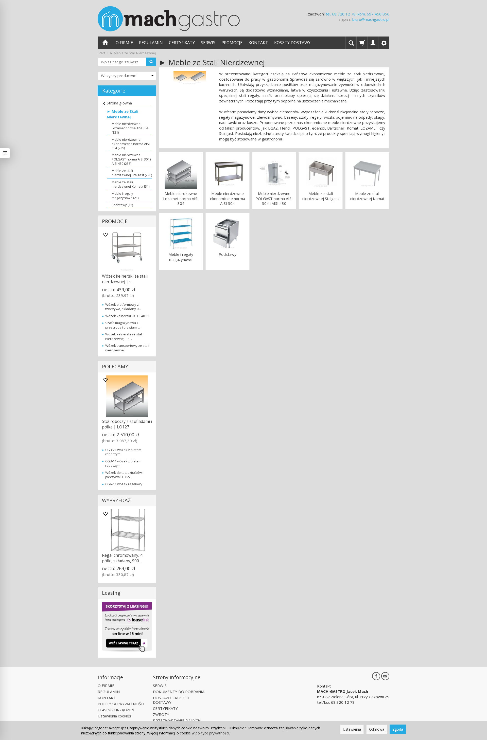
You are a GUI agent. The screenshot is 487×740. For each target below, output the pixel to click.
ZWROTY (161, 714)
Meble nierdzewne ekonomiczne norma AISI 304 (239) (131, 143)
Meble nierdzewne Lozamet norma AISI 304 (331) (130, 128)
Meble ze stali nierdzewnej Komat (367, 196)
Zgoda (397, 729)
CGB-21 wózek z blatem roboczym (123, 452)
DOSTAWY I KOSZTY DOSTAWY (171, 700)
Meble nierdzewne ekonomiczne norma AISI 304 (227, 198)
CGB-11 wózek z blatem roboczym (123, 463)
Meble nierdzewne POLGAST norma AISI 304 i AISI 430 (274, 198)
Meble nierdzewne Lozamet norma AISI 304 (181, 198)
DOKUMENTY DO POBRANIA (178, 691)
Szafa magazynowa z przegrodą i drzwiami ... (123, 325)
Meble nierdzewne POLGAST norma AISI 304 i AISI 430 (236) (131, 159)
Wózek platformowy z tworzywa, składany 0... (123, 306)
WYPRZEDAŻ (116, 500)
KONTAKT (258, 42)
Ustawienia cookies (114, 715)
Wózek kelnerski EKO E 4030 (126, 316)
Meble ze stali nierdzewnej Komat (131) (130, 184)
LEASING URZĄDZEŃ (116, 709)
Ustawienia (352, 729)
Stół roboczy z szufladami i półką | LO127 (127, 424)
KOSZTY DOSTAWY (292, 42)
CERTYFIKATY (182, 42)
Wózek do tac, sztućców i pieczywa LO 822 (124, 474)
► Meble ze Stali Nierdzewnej (122, 114)
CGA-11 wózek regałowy (123, 484)
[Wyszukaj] (151, 62)
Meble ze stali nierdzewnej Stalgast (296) (132, 172)
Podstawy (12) (122, 205)
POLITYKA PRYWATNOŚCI (121, 703)
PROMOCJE (231, 42)
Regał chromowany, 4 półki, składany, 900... (122, 558)
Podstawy (227, 254)
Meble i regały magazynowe (180, 257)
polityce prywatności (212, 733)
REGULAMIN (151, 42)
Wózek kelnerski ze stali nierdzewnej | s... (125, 278)
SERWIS (208, 42)
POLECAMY (115, 366)
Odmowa (376, 729)
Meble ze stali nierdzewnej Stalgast (320, 196)
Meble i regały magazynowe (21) (125, 195)
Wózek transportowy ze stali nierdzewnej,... (127, 347)
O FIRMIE (124, 42)
